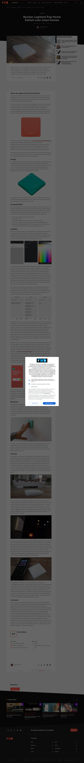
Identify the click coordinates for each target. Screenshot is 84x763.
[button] (42, 387)
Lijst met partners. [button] (47, 393)
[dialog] (42, 381)
